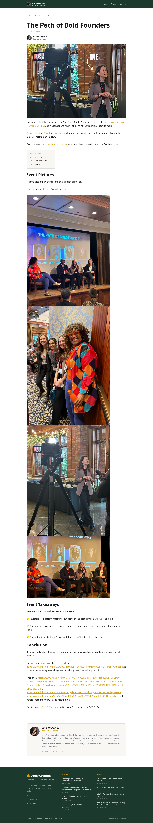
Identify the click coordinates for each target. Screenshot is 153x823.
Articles (114, 4)
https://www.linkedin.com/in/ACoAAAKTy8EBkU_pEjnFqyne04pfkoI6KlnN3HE (76, 677)
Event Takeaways (41, 161)
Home (29, 15)
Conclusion (38, 164)
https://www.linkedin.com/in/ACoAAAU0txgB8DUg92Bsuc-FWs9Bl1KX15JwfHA (75, 685)
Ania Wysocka (42, 36)
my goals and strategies (54, 144)
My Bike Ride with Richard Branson (111, 787)
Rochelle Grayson (113, 666)
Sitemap (58, 818)
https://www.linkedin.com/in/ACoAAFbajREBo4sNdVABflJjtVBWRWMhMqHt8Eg (66, 696)
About (105, 4)
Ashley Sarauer (114, 692)
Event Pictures (40, 157)
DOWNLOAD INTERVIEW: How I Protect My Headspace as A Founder (76, 788)
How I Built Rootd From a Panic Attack (74, 797)
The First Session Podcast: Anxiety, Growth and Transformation (111, 804)
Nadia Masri (112, 696)
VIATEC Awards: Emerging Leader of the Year (111, 795)
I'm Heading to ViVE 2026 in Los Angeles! (74, 806)
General (51, 15)
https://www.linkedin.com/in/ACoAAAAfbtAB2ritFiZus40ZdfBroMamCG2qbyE (65, 666)
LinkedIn (59, 751)
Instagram (49, 751)
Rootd (47, 133)
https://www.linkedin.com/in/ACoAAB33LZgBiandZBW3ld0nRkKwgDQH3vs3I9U (67, 692)
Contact (123, 4)
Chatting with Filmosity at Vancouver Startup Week (72, 780)
